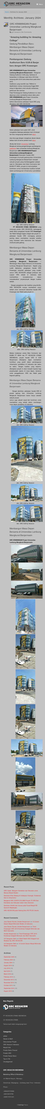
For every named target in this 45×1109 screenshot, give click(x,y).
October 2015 (8, 985)
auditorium (13, 148)
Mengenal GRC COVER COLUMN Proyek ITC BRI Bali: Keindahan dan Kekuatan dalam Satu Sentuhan (21, 901)
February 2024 (8, 960)
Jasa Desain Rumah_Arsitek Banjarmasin (17, 922)
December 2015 (9, 980)
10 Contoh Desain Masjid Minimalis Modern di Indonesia (21, 923)
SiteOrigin (21, 1105)
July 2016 (7, 968)
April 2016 (7, 971)
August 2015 (8, 991)
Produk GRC (7, 1053)
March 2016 (7, 974)
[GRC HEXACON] (16, 4)
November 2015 (9, 982)
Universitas (24, 144)
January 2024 (8, 962)
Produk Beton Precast (10, 1050)
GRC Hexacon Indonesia (11, 1044)
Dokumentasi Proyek (9, 1042)
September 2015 (9, 988)
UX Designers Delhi (10, 939)
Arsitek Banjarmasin (10, 934)
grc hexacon (16, 32)
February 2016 (8, 977)
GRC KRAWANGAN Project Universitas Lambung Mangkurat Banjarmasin (25, 26)
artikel (5, 1036)
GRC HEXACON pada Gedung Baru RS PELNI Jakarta (21, 910)
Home (7, 12)
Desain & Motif (8, 1039)
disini (34, 134)
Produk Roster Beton (9, 1056)
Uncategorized (7, 1062)
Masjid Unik (7, 1047)
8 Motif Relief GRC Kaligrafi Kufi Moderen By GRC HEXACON (21, 940)
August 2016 (8, 965)
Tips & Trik (6, 1059)
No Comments (27, 32)
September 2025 (9, 957)
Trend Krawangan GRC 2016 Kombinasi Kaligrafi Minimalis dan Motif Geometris (22, 929)
